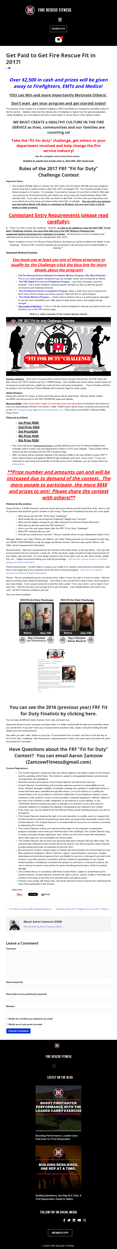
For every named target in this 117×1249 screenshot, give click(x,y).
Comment (11, 948)
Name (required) (14, 982)
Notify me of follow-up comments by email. (31, 1019)
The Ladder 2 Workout (29, 306)
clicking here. (18, 464)
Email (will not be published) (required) (26, 994)
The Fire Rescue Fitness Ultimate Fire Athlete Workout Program (51, 275)
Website (10, 1006)
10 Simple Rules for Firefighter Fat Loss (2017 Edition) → (83, 909)
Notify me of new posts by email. (26, 1024)
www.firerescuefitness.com (50, 410)
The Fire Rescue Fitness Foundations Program (43, 291)
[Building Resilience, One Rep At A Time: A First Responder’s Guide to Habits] (58, 1168)
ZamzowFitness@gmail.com (58, 762)
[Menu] (60, 19)
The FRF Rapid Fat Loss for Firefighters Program (44, 281)
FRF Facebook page (23, 410)
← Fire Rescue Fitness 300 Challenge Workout (28, 909)
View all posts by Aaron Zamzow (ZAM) (43, 926)
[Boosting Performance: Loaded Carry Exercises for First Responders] (58, 1108)
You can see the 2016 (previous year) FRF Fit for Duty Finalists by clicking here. (59, 710)
